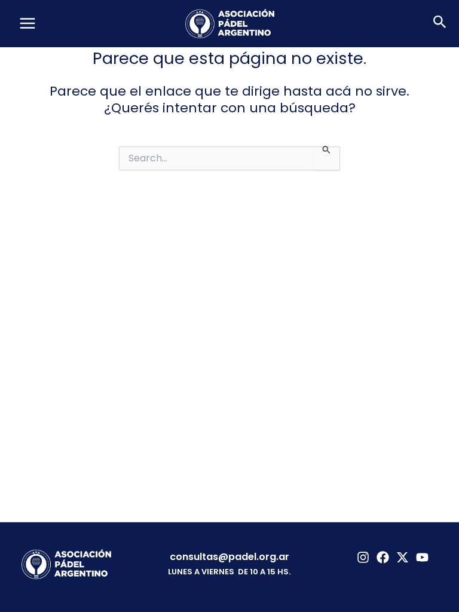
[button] (440, 23)
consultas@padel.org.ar (229, 557)
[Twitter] (402, 557)
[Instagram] (363, 557)
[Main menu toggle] (27, 23)
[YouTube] (422, 557)
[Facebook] (383, 557)
